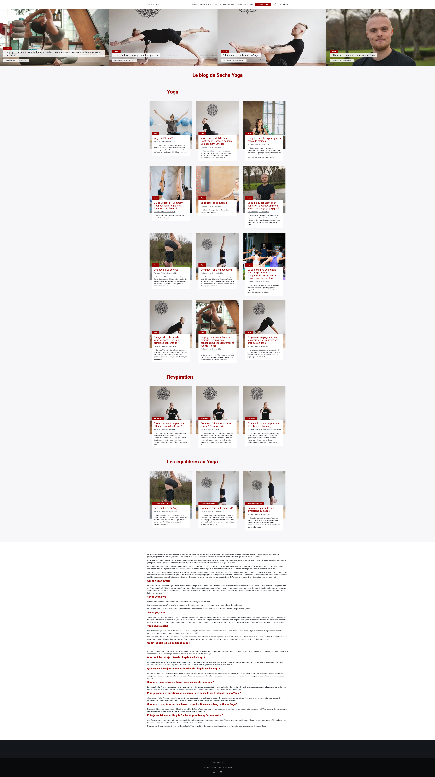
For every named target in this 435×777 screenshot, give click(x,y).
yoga (151, 554)
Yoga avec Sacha (229, 4)
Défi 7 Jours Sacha (225, 767)
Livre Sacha (263, 4)
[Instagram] (281, 4)
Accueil (194, 4)
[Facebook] (284, 4)
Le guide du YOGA (206, 4)
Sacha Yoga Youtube (245, 4)
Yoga (216, 4)
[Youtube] (286, 4)
